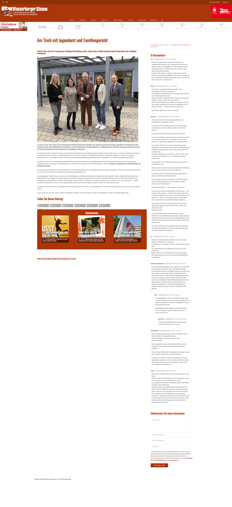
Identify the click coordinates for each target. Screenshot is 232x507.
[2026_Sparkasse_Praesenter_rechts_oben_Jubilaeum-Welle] (221, 5)
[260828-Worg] (55, 216)
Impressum (53, 479)
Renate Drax (156, 45)
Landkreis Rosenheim (183, 45)
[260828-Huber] (91, 216)
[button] (162, 20)
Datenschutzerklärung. (158, 458)
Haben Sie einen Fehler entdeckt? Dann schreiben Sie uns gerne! (56, 258)
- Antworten (173, 59)
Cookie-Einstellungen (64, 479)
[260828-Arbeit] (127, 216)
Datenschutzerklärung (41, 479)
